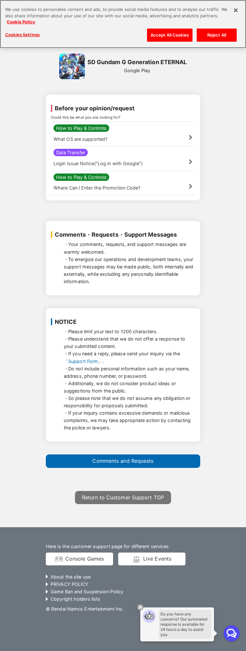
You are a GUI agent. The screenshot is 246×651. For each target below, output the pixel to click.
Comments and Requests (122, 461)
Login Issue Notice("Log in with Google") (98, 163)
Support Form (83, 361)
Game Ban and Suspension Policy (87, 591)
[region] (123, 24)
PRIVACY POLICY (69, 584)
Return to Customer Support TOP (123, 497)
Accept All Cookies (170, 35)
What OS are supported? (80, 139)
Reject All (216, 35)
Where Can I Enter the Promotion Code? (97, 187)
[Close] (236, 10)
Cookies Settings (22, 34)
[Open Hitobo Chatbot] (232, 633)
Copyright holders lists (75, 599)
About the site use (71, 576)
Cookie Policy (21, 21)
